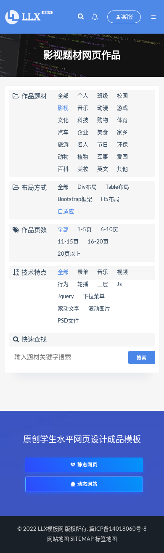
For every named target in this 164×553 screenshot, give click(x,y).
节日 (102, 145)
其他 (122, 169)
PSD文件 (68, 321)
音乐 (82, 108)
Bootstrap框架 (75, 199)
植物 (82, 157)
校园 (122, 96)
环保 (122, 145)
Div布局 (87, 187)
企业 (82, 132)
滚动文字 (68, 309)
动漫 (102, 108)
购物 (102, 120)
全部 (63, 96)
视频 (122, 272)
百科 (63, 169)
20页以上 (69, 254)
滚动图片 (99, 309)
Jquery (66, 296)
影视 (63, 108)
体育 (122, 120)
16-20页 (97, 242)
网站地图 (58, 539)
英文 (102, 169)
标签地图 (106, 539)
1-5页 (84, 230)
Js (119, 284)
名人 (82, 145)
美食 (102, 132)
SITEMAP (82, 539)
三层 (102, 284)
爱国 (122, 157)
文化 (63, 120)
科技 (82, 120)
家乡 (122, 132)
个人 (82, 96)
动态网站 (87, 484)
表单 (82, 272)
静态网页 (87, 465)
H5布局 (110, 199)
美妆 (82, 169)
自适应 (66, 211)
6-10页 (109, 230)
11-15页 (68, 242)
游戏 (122, 108)
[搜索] (80, 17)
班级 (102, 96)
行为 (63, 284)
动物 (63, 157)
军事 (102, 157)
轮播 (82, 284)
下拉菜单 (94, 296)
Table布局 (117, 187)
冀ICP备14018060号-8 (118, 529)
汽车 (63, 132)
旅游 (63, 145)
